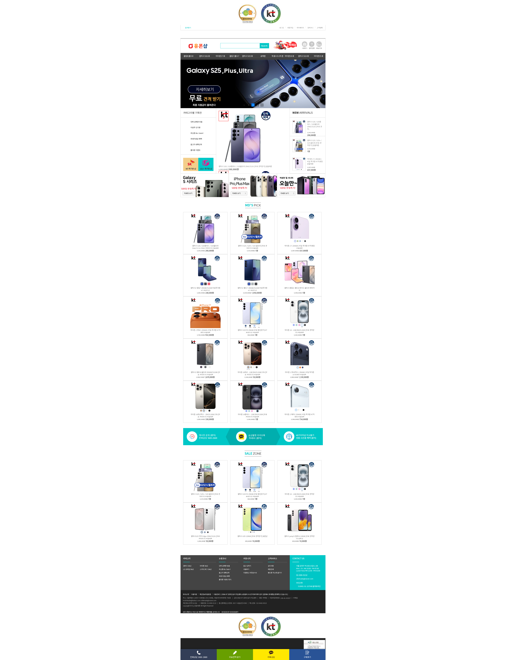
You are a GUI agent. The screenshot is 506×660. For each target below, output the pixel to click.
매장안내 (271, 569)
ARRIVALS (302, 112)
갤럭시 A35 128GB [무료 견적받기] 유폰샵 (252, 536)
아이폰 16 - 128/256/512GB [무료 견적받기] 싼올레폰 (299, 331)
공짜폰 (263, 56)
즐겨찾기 (188, 27)
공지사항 (271, 566)
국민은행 (308, 584)
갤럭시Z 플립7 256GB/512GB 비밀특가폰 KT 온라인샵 (205, 289)
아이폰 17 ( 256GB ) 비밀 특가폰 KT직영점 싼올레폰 (315, 161)
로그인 (281, 27)
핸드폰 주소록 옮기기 (275, 572)
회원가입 (290, 27)
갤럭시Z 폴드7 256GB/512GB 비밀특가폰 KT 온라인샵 (252, 289)
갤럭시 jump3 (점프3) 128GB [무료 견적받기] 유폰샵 (299, 537)
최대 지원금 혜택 (224, 576)
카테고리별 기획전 (192, 112)
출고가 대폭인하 (196, 144)
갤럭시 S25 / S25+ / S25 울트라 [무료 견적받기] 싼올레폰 (314, 142)
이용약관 (194, 594)
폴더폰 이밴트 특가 (225, 579)
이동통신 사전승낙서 (250, 572)
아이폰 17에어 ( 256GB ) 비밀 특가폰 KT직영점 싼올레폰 (299, 415)
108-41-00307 (285, 598)
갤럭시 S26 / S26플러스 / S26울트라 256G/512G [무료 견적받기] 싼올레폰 (245, 166)
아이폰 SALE (204, 566)
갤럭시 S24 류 (303, 56)
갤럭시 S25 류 (247, 56)
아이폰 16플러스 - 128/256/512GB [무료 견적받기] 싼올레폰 (252, 415)
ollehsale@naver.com (304, 578)
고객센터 (320, 27)
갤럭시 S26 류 (204, 56)
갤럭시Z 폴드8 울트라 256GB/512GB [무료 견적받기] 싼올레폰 (205, 373)
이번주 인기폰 (195, 127)
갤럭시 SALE (187, 566)
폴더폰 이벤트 (195, 150)
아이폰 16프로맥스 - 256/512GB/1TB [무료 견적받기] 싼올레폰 (205, 415)
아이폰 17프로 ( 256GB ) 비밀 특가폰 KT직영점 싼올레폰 (205, 331)
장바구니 (310, 27)
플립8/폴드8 (188, 56)
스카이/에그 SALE (206, 569)
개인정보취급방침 (205, 594)
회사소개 (186, 594)
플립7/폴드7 (234, 56)
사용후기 (246, 569)
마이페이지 (300, 27)
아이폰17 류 (220, 56)
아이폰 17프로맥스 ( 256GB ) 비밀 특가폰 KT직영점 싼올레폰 (299, 373)
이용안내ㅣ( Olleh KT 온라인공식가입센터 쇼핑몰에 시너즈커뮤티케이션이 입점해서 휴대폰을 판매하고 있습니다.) (251, 594)
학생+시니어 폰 (277, 56)
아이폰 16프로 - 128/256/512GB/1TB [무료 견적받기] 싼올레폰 (252, 373)
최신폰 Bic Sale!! (197, 133)
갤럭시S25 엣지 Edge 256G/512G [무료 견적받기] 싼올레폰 (205, 537)
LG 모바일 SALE (188, 569)
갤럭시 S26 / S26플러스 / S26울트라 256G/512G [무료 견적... (314, 125)
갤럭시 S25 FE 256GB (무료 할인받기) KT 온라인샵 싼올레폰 (252, 331)
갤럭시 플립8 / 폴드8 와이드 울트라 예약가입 (299, 289)
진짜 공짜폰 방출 (196, 122)
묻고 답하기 (247, 566)
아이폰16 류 (289, 56)
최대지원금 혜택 (196, 139)
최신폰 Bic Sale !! (224, 569)
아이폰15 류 (318, 56)
